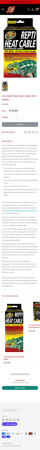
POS (3, 446)
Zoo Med (5, 104)
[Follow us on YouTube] (14, 419)
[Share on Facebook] (25, 132)
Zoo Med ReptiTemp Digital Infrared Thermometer (20, 210)
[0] (36, 9)
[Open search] (29, 9)
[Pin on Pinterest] (29, 132)
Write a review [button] (20, 388)
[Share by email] (36, 132)
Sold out (20, 124)
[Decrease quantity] (12, 117)
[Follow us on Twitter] (7, 419)
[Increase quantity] (22, 117)
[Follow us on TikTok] (18, 419)
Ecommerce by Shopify (14, 446)
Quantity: (5, 117)
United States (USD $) (9, 410)
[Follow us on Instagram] (10, 419)
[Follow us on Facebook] (3, 419)
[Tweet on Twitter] (33, 132)
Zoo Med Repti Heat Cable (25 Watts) (14, 358)
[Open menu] (3, 9)
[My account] (32, 9)
